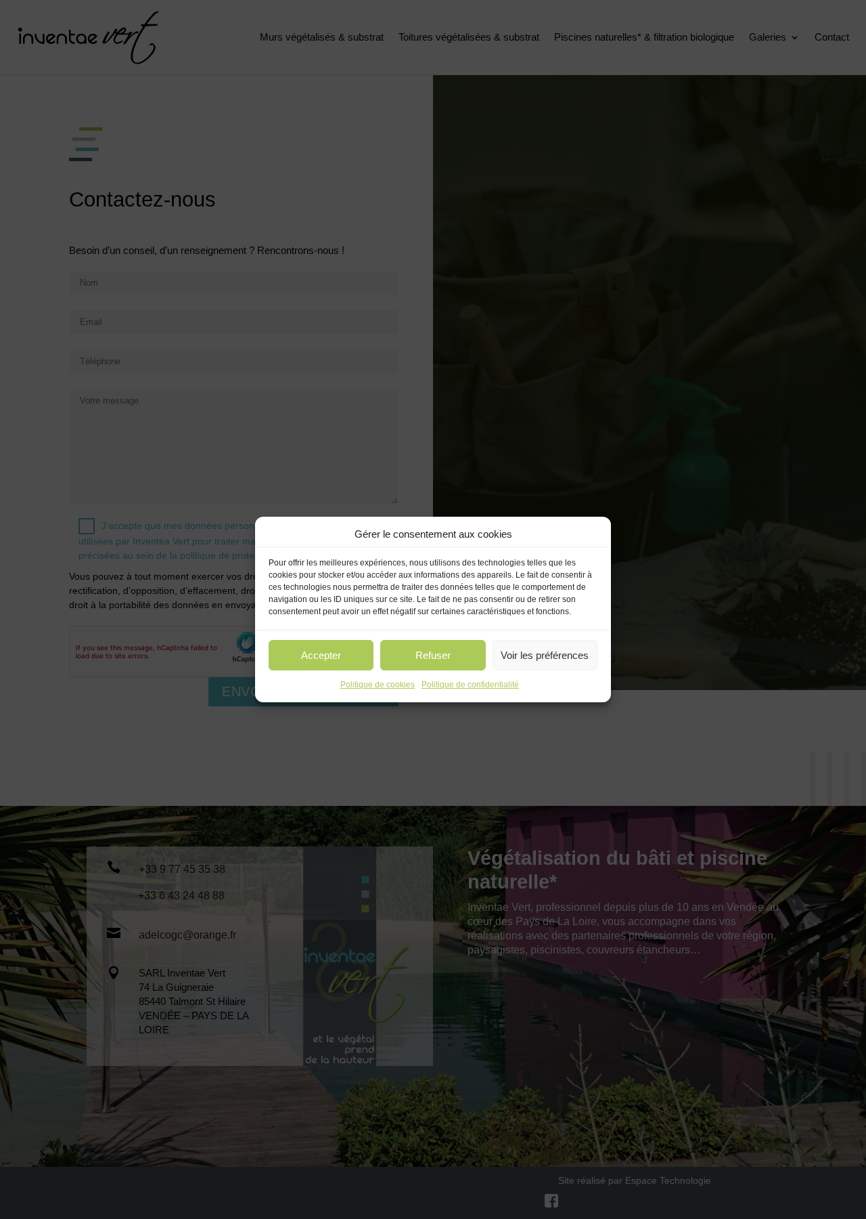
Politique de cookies (377, 684)
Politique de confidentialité (470, 684)
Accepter (321, 655)
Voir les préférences (545, 655)
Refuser (433, 655)
